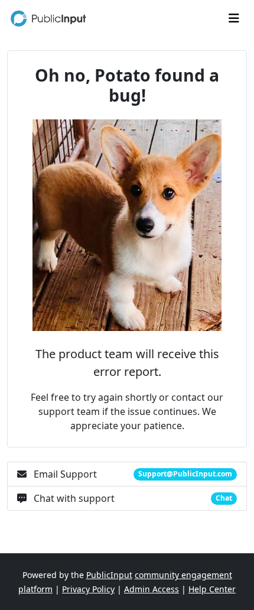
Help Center (212, 589)
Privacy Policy (88, 589)
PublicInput (109, 574)
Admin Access (151, 589)
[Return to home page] (49, 18)
